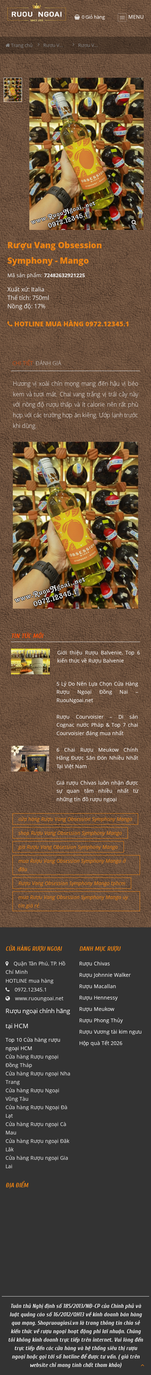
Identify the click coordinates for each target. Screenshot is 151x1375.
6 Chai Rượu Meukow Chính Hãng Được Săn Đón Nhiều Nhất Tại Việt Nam (97, 758)
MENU (135, 15)
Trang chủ (21, 45)
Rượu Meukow (96, 1008)
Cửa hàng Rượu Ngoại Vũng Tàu (32, 1094)
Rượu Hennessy (98, 997)
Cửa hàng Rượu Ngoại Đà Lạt (36, 1111)
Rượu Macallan (97, 986)
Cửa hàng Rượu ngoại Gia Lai (36, 1162)
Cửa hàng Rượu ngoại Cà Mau (35, 1128)
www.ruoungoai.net (39, 998)
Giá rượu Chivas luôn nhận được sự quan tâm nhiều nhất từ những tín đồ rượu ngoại (97, 791)
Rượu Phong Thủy (101, 1020)
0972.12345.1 (31, 989)
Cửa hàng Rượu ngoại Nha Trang (37, 1077)
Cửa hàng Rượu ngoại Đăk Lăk (37, 1145)
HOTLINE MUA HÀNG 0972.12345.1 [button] (70, 324)
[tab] (22, 363)
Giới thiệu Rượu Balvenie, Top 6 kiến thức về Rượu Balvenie (98, 656)
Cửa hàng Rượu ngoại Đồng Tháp (32, 1060)
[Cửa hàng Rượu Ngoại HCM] (36, 12)
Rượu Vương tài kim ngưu (110, 1031)
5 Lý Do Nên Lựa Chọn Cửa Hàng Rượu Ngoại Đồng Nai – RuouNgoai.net (97, 692)
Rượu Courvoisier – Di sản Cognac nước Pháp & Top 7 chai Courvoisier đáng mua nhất (97, 725)
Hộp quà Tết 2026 (100, 1043)
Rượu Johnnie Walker (105, 974)
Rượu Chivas (94, 963)
